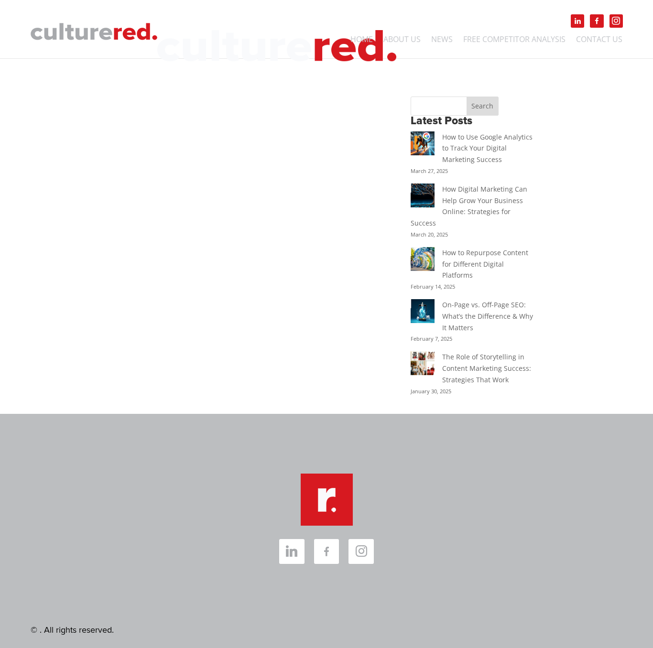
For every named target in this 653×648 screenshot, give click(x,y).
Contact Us (599, 40)
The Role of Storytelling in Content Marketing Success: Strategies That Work (486, 368)
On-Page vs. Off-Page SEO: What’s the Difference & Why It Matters (487, 316)
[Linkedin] (577, 21)
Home (361, 40)
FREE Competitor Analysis (514, 40)
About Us (402, 40)
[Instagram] (616, 21)
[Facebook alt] (596, 21)
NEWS (442, 40)
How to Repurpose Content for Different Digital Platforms (485, 264)
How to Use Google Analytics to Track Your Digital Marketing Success (487, 148)
